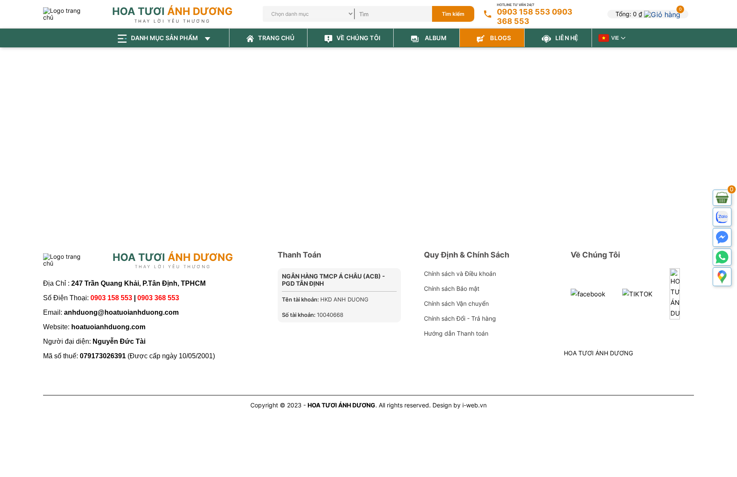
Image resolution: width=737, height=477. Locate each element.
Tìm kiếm (453, 14)
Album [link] (435, 37)
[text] (404, 14)
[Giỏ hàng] (722, 197)
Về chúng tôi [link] (358, 37)
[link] (662, 13)
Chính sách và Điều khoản (460, 273)
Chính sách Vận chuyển (456, 303)
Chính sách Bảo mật (451, 288)
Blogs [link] (500, 37)
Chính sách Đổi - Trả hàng (460, 318)
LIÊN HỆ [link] (567, 37)
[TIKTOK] (637, 293)
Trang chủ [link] (276, 37)
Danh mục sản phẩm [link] (165, 37)
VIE (615, 38)
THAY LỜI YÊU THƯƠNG (172, 20)
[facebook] (588, 293)
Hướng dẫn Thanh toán (456, 333)
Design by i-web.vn (459, 405)
